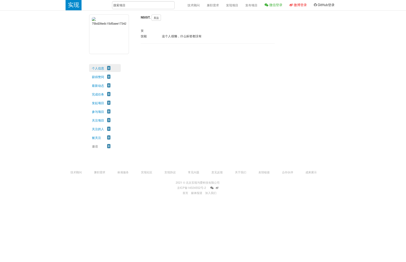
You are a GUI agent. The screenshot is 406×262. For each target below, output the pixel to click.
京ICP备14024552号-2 (191, 188)
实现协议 (170, 172)
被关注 (96, 137)
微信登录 (275, 4)
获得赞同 (98, 77)
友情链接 (264, 172)
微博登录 (300, 4)
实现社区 (146, 172)
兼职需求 (213, 5)
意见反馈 (217, 172)
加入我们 (210, 193)
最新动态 (98, 85)
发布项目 (251, 5)
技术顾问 (193, 5)
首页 (185, 193)
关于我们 (240, 172)
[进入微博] (217, 187)
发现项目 (232, 5)
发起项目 (98, 103)
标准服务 (123, 172)
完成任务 (98, 94)
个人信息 (98, 68)
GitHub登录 (326, 4)
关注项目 (98, 120)
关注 (156, 17)
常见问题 (193, 172)
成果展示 (311, 172)
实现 (73, 5)
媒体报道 (196, 193)
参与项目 (98, 111)
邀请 (95, 146)
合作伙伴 (287, 172)
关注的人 (98, 129)
